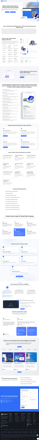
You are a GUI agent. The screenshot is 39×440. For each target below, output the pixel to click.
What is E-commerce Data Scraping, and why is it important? (28, 381)
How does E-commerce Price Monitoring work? (26, 383)
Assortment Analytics (11, 419)
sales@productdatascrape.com (4, 423)
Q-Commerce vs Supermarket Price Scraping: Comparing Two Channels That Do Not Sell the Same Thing (7, 364)
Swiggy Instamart (28, 417)
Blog (4, 349)
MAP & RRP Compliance (23, 416)
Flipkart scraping (17, 429)
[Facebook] (1, 425)
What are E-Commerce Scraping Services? (25, 377)
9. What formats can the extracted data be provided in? (12, 207)
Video (23, 349)
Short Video (29, 349)
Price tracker (26, 429)
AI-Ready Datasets (29, 420)
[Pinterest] (3, 425)
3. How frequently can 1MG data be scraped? (10, 195)
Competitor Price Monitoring (10, 416)
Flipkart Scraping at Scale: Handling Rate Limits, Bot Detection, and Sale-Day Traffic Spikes (19, 364)
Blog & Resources (34, 417)
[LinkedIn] (4, 425)
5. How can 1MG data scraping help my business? (11, 199)
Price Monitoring (10, 417)
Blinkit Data (28, 415)
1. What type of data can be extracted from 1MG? (11, 191)
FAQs (33, 418)
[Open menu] (37, 1)
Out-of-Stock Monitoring (17, 420)
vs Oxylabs (34, 422)
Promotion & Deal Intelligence (10, 420)
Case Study (10, 349)
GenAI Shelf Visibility (29, 422)
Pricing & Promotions (17, 417)
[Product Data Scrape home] (4, 1)
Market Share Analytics (17, 418)
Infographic (35, 349)
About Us (34, 414)
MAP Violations (22, 415)
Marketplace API (36, 429)
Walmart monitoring (12, 429)
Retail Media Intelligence (17, 421)
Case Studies (34, 415)
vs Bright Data (34, 421)
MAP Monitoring (22, 414)
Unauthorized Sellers (23, 418)
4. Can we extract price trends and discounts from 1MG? (12, 197)
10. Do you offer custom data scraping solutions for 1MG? (12, 209)
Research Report (17, 349)
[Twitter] (2, 425)
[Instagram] (5, 425)
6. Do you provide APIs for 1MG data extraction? (11, 201)
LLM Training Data (28, 421)
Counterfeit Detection (23, 417)
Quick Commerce (28, 414)
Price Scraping (10, 418)
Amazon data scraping (6, 429)
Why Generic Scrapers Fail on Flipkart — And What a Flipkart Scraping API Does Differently (31, 364)
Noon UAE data (21, 429)
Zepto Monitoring (28, 416)
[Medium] (7, 425)
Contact (34, 416)
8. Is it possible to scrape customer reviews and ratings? (12, 205)
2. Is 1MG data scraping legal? (9, 193)
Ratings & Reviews (16, 419)
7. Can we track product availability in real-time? (11, 203)
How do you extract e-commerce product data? (26, 379)
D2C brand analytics (31, 429)
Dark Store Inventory (29, 418)
